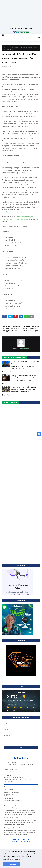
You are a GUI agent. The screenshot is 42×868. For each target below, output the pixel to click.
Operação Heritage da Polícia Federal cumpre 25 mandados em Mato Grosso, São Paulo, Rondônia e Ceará (24, 378)
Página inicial (7, 47)
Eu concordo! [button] (11, 864)
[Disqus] (21, 483)
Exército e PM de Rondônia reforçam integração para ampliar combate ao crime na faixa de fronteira (23, 389)
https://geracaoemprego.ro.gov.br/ (14, 212)
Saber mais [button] (16, 859)
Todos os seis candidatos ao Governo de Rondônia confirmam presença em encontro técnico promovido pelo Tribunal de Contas (25, 365)
